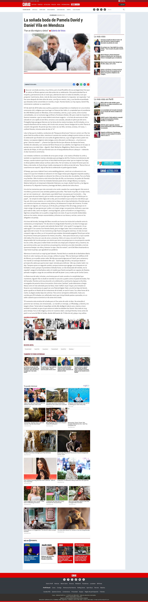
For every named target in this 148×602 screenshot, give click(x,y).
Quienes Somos (56, 592)
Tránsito (102, 592)
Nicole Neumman (51, 9)
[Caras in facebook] (98, 9)
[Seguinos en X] (101, 9)
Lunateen (93, 583)
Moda (58, 4)
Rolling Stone (81, 587)
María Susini (42, 9)
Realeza (53, 4)
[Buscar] (123, 9)
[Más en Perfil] (33, 541)
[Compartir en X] (77, 84)
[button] (57, 53)
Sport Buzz (90, 587)
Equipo (81, 592)
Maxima (102, 587)
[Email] (88, 84)
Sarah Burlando (61, 9)
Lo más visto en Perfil (103, 99)
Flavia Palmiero (76, 9)
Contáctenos (66, 592)
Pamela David (28, 349)
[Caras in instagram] (94, 9)
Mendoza (71, 349)
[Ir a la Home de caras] (26, 5)
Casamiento (45, 349)
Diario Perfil (49, 583)
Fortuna (71, 583)
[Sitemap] (83, 579)
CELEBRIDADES (53, 15)
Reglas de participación (91, 592)
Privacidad (75, 592)
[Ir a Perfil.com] (121, 1)
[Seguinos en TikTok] (105, 9)
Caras (53, 587)
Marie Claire (64, 583)
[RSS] (80, 579)
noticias (32, 545)
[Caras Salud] (109, 165)
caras (65, 545)
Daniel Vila (37, 349)
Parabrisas (85, 583)
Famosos (40, 4)
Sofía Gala (34, 9)
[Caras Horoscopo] (109, 172)
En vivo (123, 4)
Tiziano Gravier (26, 9)
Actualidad (47, 4)
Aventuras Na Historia (69, 587)
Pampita (69, 9)
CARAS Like (75, 4)
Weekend (78, 583)
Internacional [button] (66, 4)
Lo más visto (99, 36)
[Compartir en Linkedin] (84, 84)
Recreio (96, 587)
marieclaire (48, 545)
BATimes (99, 583)
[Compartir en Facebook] (74, 84)
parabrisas (82, 545)
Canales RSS (46, 592)
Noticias (34, 4)
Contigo (59, 587)
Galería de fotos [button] (58, 30)
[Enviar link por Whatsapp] (81, 84)
